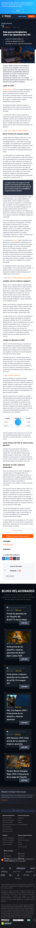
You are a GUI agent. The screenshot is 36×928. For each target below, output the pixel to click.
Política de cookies (7, 844)
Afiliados (20, 822)
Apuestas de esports (8, 831)
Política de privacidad (8, 842)
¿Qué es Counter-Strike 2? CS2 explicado (19, 278)
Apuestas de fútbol (7, 818)
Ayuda (19, 842)
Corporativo (21, 818)
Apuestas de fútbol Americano (10, 824)
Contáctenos (21, 838)
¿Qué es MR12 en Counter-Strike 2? (17, 130)
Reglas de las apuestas (23, 840)
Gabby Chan (18, 610)
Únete (31, 16)
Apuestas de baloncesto (8, 820)
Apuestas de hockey (7, 829)
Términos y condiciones (8, 840)
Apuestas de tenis (7, 826)
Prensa (19, 820)
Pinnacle (7, 27)
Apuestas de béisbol (7, 822)
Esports (15, 240)
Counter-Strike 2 (7, 89)
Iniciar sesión (22, 16)
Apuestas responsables (8, 838)
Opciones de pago (22, 846)
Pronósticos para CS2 (13, 375)
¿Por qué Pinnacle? (23, 824)
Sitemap (20, 844)
